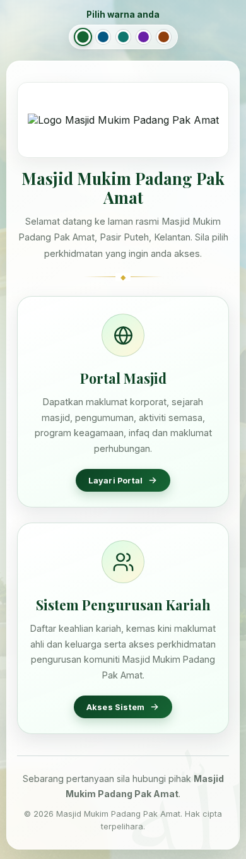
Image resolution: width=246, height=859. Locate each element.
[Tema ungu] (143, 37)
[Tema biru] (103, 37)
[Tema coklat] (163, 37)
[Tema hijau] (83, 37)
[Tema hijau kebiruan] (123, 37)
